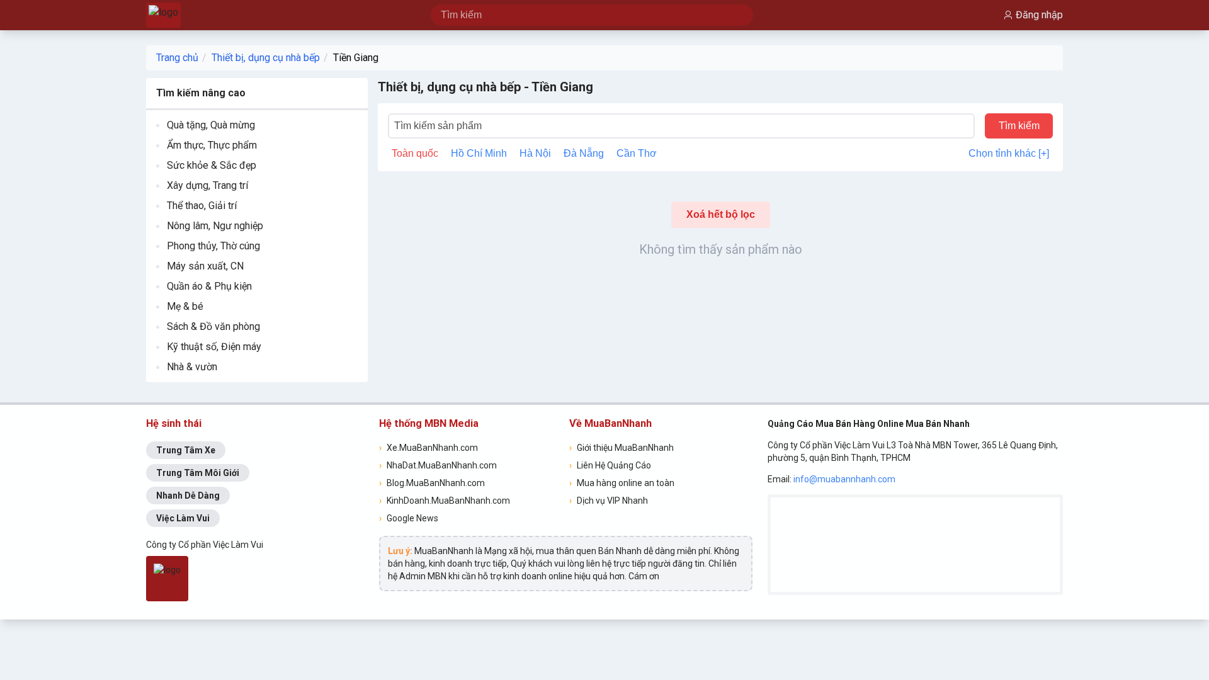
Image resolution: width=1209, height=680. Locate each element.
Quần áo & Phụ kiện (209, 286)
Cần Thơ (636, 153)
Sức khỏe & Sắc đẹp (211, 165)
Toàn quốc (415, 153)
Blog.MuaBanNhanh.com (432, 483)
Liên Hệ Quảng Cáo (610, 465)
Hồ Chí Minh (479, 153)
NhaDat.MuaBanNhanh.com (438, 465)
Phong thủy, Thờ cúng (213, 246)
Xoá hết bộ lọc (720, 214)
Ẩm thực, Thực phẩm (212, 145)
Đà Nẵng (584, 153)
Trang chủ (177, 58)
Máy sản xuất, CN (205, 266)
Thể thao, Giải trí (202, 206)
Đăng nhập (1039, 15)
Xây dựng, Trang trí (207, 185)
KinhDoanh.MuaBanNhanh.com (444, 501)
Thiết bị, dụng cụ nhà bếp (266, 58)
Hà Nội (535, 153)
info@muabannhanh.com (844, 479)
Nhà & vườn (192, 367)
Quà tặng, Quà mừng (211, 125)
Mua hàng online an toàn (621, 483)
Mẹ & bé (185, 306)
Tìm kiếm (1019, 125)
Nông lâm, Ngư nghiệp (215, 226)
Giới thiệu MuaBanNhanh (621, 448)
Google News (408, 518)
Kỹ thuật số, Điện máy (214, 347)
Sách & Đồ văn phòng (213, 326)
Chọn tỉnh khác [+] (1008, 153)
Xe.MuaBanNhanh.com (428, 448)
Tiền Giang (355, 58)
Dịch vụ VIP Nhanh (608, 501)
